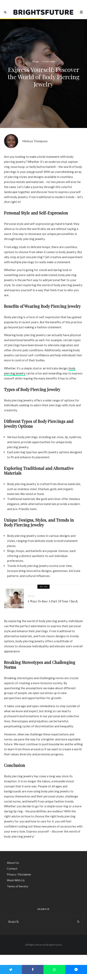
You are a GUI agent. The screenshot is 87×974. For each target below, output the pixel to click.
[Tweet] (11, 969)
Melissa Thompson (35, 141)
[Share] (33, 969)
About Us (13, 862)
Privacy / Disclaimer (19, 874)
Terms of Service (17, 886)
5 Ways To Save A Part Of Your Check (53, 601)
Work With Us (16, 880)
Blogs (35, 61)
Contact (12, 868)
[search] (78, 921)
